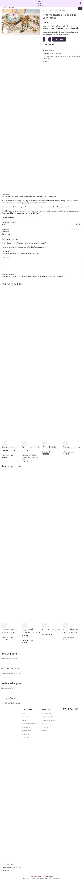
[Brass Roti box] (51, 364)
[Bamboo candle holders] (31, 364)
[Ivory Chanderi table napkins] (72, 546)
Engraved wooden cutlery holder (31, 632)
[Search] (77, 4)
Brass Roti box (50, 447)
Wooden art (25, 457)
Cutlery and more (7, 455)
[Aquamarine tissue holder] (11, 364)
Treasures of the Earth (29, 455)
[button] (4, 443)
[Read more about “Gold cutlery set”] (44, 625)
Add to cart (59, 39)
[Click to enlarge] (5, 30)
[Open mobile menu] (2, 4)
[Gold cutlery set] (51, 546)
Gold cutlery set (51, 629)
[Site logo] (41, 3)
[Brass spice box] (72, 364)
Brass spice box (71, 447)
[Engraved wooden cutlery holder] (31, 546)
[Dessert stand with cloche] (11, 546)
